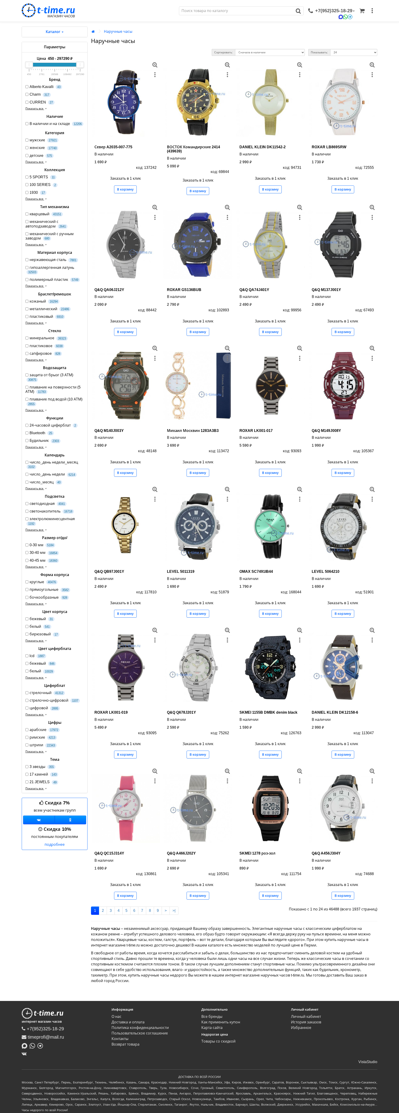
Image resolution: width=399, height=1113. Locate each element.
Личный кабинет (306, 1017)
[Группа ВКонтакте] (39, 820)
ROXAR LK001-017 (256, 431)
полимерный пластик (54, 280)
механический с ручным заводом (49, 236)
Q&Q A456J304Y (326, 853)
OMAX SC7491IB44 (256, 571)
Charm (39, 94)
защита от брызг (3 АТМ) (50, 377)
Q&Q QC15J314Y (109, 853)
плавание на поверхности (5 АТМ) (53, 389)
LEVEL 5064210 (325, 571)
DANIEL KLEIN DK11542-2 (262, 147)
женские (43, 148)
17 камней (43, 774)
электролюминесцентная (51, 521)
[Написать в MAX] (26, 1045)
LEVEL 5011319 (180, 571)
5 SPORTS (42, 177)
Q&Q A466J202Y (181, 853)
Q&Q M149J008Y (326, 431)
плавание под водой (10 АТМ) (55, 401)
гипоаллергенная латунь (51, 270)
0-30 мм (42, 545)
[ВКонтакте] (25, 1053)
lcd (37, 656)
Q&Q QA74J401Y (254, 290)
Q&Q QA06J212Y (109, 290)
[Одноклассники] (70, 820)
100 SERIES (43, 185)
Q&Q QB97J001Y (109, 571)
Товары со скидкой (218, 1041)
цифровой (44, 708)
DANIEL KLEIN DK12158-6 (335, 712)
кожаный (44, 301)
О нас (116, 1017)
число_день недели (52, 474)
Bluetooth (41, 433)
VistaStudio (367, 1062)
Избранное (301, 1028)
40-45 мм (43, 560)
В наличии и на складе (56, 124)
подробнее (55, 844)
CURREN (41, 102)
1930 (37, 192)
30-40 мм (43, 553)
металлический (49, 309)
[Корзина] (362, 11)
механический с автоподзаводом (45, 224)
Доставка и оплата (128, 1022)
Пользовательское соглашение (140, 1033)
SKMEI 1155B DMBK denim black (268, 712)
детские (41, 156)
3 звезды (42, 767)
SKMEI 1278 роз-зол (257, 853)
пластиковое (46, 346)
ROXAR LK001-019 (111, 712)
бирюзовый (44, 634)
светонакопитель (51, 511)
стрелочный (46, 693)
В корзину (125, 189)
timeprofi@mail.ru (45, 1037)
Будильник (44, 441)
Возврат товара (125, 1044)
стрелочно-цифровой (54, 700)
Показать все (34, 108)
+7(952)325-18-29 (44, 1028)
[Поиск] (298, 10)
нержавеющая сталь (53, 260)
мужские (43, 140)
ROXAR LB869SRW (329, 147)
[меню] (372, 11)
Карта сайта (212, 1028)
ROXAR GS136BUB (184, 290)
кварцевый (45, 214)
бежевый (41, 619)
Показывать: (319, 52)
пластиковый (46, 316)
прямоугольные (49, 589)
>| (173, 911)
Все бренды (211, 1017)
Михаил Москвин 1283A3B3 (193, 431)
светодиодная (47, 504)
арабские (44, 730)
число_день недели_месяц (53, 464)
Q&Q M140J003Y (109, 431)
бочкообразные (48, 597)
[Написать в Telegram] (41, 1045)
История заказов (306, 1022)
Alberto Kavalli (45, 87)
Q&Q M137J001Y (326, 290)
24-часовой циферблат (53, 425)
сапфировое (45, 353)
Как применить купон (220, 1022)
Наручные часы (118, 31)
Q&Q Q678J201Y (181, 712)
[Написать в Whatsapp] (33, 1045)
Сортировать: (223, 52)
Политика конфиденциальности (140, 1028)
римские (42, 737)
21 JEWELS (43, 782)
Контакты (120, 1039)
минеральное (48, 338)
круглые (43, 582)
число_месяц (45, 482)
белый (40, 626)
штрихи (42, 745)
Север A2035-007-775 (113, 147)
